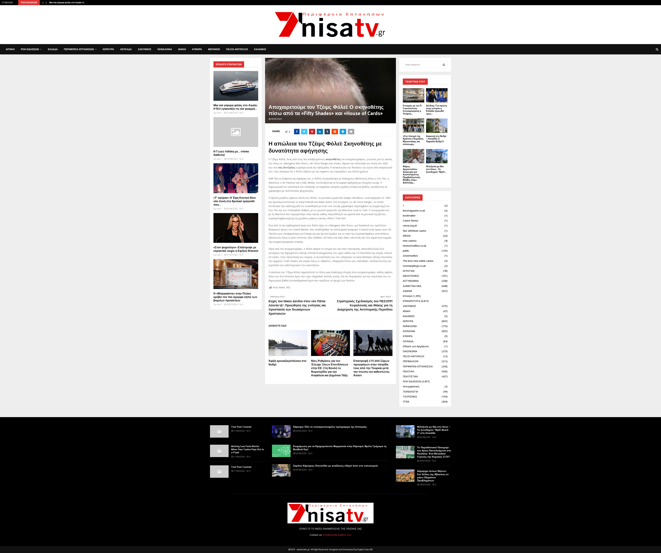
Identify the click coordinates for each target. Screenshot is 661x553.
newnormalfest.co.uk (414, 245)
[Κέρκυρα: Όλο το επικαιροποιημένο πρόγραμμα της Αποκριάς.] (281, 431)
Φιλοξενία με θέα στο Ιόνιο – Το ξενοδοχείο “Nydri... (436, 169)
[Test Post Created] (219, 431)
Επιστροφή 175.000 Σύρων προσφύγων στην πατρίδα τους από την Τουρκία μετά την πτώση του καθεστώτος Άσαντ (371, 368)
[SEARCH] (444, 64)
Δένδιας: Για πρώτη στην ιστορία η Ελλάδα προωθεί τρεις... (436, 109)
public (406, 250)
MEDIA (407, 235)
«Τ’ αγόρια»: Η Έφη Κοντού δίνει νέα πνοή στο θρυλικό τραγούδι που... (234, 201)
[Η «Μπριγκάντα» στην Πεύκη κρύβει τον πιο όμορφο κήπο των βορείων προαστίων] (235, 274)
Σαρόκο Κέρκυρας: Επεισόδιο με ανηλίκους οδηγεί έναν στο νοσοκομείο (335, 465)
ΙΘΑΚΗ (182, 49)
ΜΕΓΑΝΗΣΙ (214, 49)
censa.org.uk (410, 225)
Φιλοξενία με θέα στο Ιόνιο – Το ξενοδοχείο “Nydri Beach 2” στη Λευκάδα (433, 430)
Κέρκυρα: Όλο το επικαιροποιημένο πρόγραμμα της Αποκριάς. (330, 426)
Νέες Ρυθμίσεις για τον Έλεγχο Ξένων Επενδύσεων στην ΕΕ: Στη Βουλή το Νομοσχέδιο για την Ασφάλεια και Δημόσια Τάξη (329, 368)
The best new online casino (418, 260)
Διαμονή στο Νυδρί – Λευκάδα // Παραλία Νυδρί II (436, 139)
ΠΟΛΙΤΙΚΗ (408, 371)
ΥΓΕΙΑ (406, 401)
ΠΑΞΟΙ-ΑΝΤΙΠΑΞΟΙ (237, 49)
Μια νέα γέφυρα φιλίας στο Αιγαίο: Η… (67, 2)
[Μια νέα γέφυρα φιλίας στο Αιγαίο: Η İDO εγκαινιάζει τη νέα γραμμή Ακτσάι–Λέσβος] (235, 86)
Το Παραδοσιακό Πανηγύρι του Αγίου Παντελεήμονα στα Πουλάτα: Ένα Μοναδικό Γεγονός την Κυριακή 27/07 (434, 452)
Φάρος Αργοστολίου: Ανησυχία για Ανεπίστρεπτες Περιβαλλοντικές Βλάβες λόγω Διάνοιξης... (411, 174)
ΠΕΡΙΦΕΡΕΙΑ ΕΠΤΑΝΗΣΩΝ (79, 49)
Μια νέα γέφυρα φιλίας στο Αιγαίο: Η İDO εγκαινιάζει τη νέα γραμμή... (235, 107)
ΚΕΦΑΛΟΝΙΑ (165, 49)
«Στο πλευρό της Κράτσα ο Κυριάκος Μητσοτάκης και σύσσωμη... (413, 140)
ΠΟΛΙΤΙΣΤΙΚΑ (410, 376)
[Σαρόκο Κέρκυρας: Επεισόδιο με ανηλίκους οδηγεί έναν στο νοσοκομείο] (281, 470)
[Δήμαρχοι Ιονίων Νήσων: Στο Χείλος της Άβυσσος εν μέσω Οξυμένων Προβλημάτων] (405, 475)
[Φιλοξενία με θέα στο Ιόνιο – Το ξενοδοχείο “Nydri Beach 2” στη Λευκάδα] (437, 156)
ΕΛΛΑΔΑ (53, 49)
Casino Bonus (410, 220)
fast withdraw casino (414, 230)
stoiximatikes (410, 255)
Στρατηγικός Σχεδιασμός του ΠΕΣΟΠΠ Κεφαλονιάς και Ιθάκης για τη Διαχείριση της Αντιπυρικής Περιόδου (364, 305)
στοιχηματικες (411, 386)
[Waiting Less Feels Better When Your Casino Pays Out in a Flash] (219, 451)
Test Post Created (241, 426)
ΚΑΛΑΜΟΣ (260, 49)
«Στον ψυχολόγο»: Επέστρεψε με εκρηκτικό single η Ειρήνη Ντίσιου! (235, 249)
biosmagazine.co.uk (414, 210)
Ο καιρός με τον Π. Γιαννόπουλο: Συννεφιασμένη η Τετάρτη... (412, 109)
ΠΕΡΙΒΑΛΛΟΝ (410, 361)
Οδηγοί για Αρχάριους (416, 346)
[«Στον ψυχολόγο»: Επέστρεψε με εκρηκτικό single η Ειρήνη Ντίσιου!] (235, 228)
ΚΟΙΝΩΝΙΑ (409, 331)
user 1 (220, 112)
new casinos (410, 240)
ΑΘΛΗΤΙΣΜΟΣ (411, 275)
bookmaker (409, 215)
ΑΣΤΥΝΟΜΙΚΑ (411, 280)
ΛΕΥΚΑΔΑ (126, 49)
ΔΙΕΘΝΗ (407, 291)
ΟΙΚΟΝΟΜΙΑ (410, 351)
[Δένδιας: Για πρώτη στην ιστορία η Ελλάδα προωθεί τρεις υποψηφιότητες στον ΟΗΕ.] (437, 95)
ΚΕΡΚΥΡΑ (108, 49)
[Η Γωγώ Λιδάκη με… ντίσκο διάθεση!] (235, 132)
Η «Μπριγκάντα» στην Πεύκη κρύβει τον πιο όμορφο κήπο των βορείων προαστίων (235, 297)
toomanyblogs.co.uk (414, 265)
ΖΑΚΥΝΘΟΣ (144, 49)
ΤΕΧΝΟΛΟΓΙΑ (410, 391)
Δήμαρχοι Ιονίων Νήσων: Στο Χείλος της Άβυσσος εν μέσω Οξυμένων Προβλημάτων (433, 475)
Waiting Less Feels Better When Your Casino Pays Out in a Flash (247, 449)
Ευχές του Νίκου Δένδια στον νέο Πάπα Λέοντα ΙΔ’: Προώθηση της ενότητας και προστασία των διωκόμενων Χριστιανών (297, 307)
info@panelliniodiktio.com (337, 534)
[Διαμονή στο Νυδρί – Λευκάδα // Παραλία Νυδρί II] (437, 125)
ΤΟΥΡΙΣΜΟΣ (410, 396)
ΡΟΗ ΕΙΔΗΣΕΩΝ (30, 49)
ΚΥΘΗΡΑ (197, 49)
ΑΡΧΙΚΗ (10, 49)
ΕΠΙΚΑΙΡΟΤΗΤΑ (411, 301)
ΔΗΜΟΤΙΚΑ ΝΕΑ (412, 286)
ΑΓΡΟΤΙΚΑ (409, 270)
